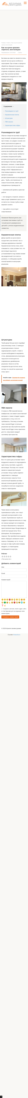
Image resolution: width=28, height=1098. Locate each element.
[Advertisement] (14, 25)
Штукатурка (9, 118)
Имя (2, 567)
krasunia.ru (16, 634)
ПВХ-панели (9, 122)
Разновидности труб (11, 111)
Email (3, 573)
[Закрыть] (1, 1097)
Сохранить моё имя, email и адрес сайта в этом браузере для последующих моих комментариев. (13, 611)
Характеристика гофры (12, 125)
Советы (20, 52)
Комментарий (5, 579)
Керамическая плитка (12, 114)
